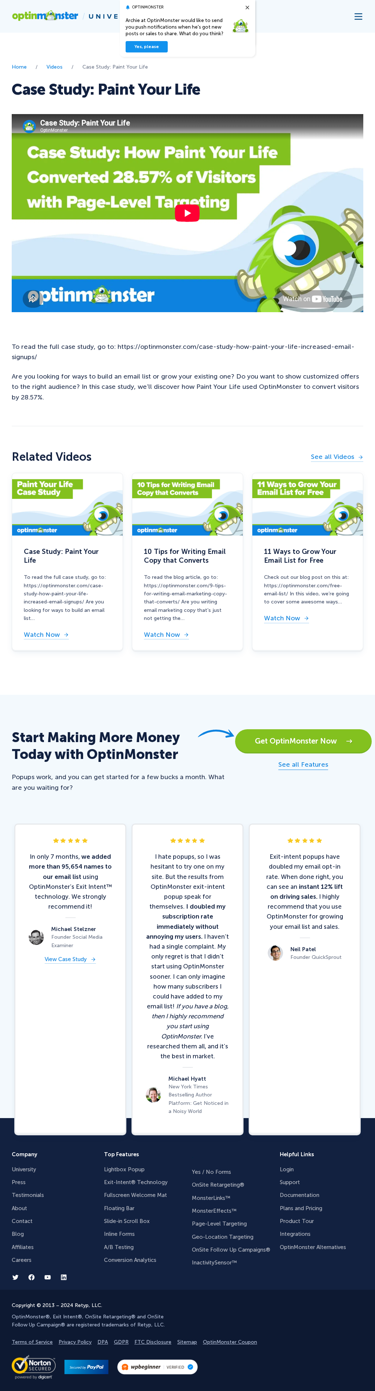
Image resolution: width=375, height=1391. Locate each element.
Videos (55, 67)
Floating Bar (119, 1208)
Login (287, 1169)
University (24, 1169)
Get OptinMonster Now (300, 741)
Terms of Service (32, 1342)
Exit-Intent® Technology (136, 1182)
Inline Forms (119, 1234)
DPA (102, 1342)
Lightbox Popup (124, 1169)
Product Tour (297, 1221)
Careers (21, 1260)
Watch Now (42, 636)
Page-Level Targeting (219, 1223)
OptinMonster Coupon (230, 1342)
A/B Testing (119, 1247)
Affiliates (23, 1247)
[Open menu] (358, 16)
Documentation (299, 1195)
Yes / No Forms (211, 1172)
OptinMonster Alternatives (313, 1247)
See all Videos (332, 457)
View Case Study (66, 960)
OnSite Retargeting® (218, 1185)
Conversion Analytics (130, 1260)
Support (290, 1182)
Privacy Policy (75, 1342)
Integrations (295, 1234)
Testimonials (28, 1195)
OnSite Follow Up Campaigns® (231, 1249)
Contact (22, 1221)
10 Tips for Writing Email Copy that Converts (185, 555)
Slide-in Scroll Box (127, 1221)
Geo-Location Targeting (222, 1237)
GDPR (121, 1342)
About (19, 1208)
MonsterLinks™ (211, 1198)
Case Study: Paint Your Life (61, 555)
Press (19, 1182)
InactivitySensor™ (214, 1262)
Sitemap (187, 1342)
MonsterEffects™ (214, 1211)
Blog (18, 1234)
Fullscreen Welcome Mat (135, 1195)
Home (19, 67)
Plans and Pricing (301, 1208)
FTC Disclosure (152, 1342)
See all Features (303, 764)
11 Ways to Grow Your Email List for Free (300, 555)
